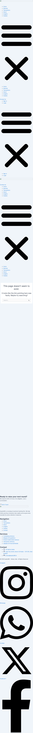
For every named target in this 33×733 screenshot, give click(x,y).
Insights (5, 14)
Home (5, 6)
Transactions (6, 10)
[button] (16, 52)
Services (5, 8)
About (5, 12)
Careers (5, 16)
